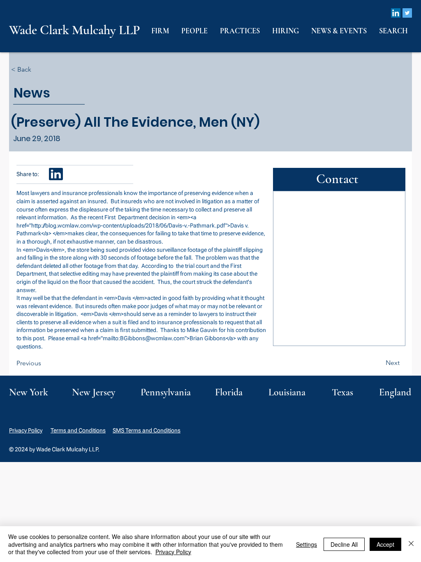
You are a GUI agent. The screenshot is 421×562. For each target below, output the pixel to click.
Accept (385, 544)
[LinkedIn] (395, 13)
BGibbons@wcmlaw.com (152, 338)
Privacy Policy (25, 430)
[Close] (411, 544)
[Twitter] (407, 13)
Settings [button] (306, 544)
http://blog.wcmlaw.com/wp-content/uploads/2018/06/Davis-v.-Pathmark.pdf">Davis (137, 225)
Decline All (344, 544)
